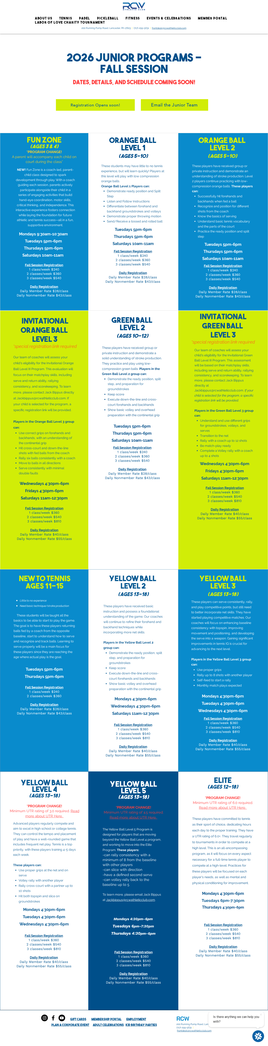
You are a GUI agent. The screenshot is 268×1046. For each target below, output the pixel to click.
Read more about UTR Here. (134, 817)
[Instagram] (44, 1018)
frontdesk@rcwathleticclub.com (169, 28)
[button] (44, 18)
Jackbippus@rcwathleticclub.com (41, 398)
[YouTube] (61, 1018)
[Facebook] (53, 1018)
